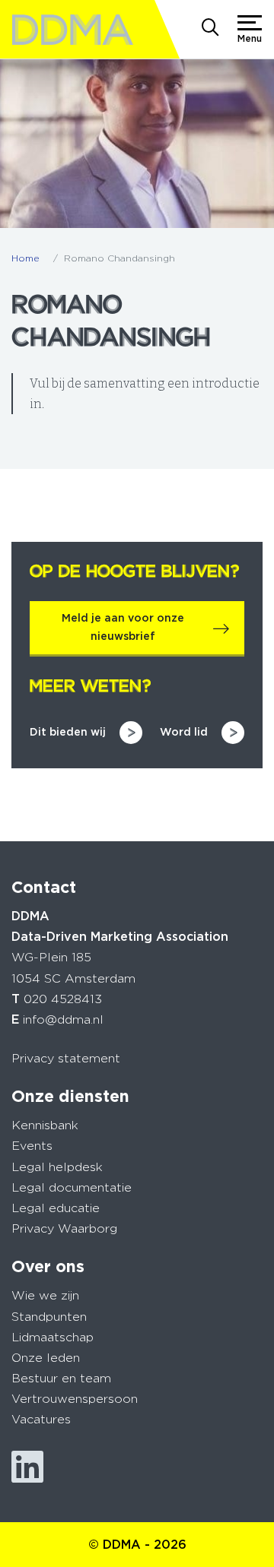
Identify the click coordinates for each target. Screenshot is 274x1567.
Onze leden (45, 1357)
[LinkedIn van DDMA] (27, 1467)
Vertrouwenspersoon (74, 1398)
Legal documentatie (71, 1187)
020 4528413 (63, 999)
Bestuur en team (61, 1378)
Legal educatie (55, 1208)
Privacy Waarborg (64, 1228)
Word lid (184, 732)
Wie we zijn (45, 1295)
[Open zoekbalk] (210, 29)
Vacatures (41, 1419)
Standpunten (49, 1316)
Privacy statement (65, 1058)
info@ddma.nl (63, 1019)
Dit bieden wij (68, 732)
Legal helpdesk (57, 1167)
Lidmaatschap (52, 1337)
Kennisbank (44, 1125)
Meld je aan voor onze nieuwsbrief (123, 627)
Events (32, 1145)
